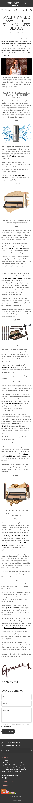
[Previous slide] (2, 4)
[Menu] (2, 10)
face (13, 147)
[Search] (6, 10)
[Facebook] (2, 778)
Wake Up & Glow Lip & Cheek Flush (15, 536)
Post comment (8, 731)
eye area (22, 352)
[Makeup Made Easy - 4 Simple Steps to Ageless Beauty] (16, 66)
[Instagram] (6, 778)
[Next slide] (31, 4)
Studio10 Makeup (18, 796)
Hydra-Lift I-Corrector (14, 248)
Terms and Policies (16, 800)
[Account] (27, 10)
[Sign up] (29, 751)
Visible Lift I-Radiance (11, 403)
